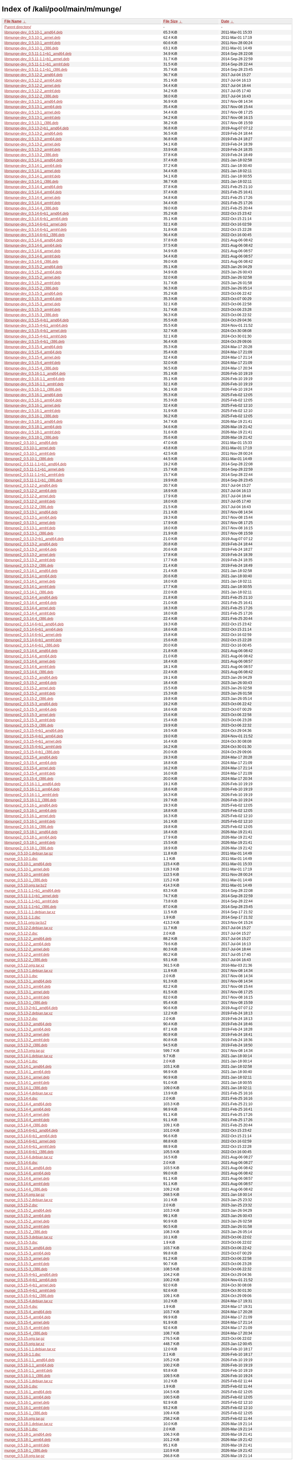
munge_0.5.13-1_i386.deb (25, 1003)
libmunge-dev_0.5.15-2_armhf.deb (32, 283)
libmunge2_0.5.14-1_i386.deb (28, 592)
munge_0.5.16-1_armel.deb (26, 1402)
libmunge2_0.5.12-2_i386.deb (28, 507)
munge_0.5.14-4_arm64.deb (27, 1109)
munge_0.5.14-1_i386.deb (25, 1088)
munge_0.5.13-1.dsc (21, 976)
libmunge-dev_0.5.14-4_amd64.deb (33, 187)
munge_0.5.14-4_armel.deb (26, 1115)
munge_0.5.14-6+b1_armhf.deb (30, 1147)
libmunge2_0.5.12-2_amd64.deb (30, 485)
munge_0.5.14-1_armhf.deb (26, 1083)
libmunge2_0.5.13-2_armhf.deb (29, 560)
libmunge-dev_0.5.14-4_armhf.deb (32, 203)
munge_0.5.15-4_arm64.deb (27, 1317)
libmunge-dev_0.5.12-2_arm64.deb (33, 80)
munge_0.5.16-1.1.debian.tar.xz (30, 1349)
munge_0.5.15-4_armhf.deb (26, 1328)
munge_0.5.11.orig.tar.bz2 (25, 923)
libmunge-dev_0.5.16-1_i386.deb (31, 416)
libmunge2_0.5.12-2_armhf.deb (29, 501)
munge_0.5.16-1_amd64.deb (27, 1392)
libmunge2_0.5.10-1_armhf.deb (29, 453)
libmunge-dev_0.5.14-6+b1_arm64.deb (36, 219)
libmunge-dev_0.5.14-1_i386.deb (31, 181)
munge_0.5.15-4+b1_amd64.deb (31, 1275)
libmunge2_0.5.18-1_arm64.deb (30, 837)
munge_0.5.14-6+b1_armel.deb (30, 1141)
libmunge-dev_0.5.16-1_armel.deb (32, 405)
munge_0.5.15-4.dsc (21, 1307)
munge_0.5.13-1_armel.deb (26, 992)
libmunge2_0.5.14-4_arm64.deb (30, 603)
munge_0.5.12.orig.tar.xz (24, 965)
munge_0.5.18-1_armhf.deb (26, 1445)
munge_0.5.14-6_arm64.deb (27, 1173)
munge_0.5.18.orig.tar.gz (24, 1456)
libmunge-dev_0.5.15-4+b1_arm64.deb (36, 325)
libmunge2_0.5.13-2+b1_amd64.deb (34, 539)
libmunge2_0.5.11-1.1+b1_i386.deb (33, 480)
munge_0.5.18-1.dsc (21, 1429)
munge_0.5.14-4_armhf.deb (26, 1120)
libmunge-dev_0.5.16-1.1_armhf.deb (33, 384)
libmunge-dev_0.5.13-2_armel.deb (32, 144)
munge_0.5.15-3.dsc (21, 1242)
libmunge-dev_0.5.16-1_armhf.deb (32, 411)
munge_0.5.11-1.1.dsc (22, 917)
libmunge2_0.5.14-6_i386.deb (28, 672)
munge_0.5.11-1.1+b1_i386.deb (30, 907)
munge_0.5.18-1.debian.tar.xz (28, 1424)
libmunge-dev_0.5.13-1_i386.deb (31, 123)
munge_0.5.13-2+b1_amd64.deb (31, 1008)
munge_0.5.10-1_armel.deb (26, 869)
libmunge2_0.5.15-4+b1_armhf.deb (33, 747)
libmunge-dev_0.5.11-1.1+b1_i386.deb (35, 70)
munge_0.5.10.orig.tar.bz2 (25, 885)
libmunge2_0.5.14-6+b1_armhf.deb (33, 640)
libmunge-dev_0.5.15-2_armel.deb (32, 277)
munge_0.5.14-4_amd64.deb (27, 1104)
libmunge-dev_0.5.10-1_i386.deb (31, 48)
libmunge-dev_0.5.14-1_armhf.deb (32, 176)
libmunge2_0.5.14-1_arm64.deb (30, 576)
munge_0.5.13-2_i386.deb (25, 1045)
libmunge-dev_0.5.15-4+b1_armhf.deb (35, 336)
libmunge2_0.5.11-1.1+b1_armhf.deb (34, 475)
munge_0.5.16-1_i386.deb (25, 1413)
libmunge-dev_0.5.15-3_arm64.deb (33, 299)
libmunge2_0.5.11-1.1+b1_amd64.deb (35, 464)
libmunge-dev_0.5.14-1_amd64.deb (33, 160)
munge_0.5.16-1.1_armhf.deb (28, 1370)
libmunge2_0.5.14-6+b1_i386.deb (31, 645)
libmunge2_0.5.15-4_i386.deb (28, 779)
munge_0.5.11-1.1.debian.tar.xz (29, 912)
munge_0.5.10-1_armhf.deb (26, 875)
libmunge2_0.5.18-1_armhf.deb (29, 843)
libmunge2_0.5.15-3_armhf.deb (29, 720)
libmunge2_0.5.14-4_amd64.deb (30, 597)
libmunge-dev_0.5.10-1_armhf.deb (32, 43)
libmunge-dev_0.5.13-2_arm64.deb (33, 139)
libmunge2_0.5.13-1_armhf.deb (29, 528)
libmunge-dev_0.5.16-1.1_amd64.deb (34, 373)
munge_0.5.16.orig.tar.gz (24, 1419)
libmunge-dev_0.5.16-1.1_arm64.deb (34, 379)
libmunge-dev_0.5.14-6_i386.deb (31, 262)
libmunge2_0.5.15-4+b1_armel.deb (33, 741)
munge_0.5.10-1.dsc (21, 859)
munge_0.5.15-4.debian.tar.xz (28, 1301)
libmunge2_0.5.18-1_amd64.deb (30, 832)
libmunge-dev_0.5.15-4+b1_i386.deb (34, 342)
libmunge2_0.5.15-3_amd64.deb (30, 704)
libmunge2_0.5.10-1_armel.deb (29, 448)
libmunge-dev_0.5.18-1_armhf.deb (32, 432)
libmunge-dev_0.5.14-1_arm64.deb (33, 166)
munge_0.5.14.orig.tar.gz (24, 1195)
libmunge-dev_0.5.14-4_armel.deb (32, 198)
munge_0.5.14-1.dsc (21, 1061)
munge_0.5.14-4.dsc (21, 1098)
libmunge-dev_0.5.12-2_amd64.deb (33, 75)
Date (225, 21)
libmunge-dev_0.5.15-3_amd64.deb (33, 293)
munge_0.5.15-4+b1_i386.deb (29, 1296)
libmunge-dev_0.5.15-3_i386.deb (31, 315)
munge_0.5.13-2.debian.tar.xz (28, 1013)
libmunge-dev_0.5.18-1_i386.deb (31, 437)
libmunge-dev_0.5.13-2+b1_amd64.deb (36, 128)
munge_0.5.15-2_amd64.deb (27, 1210)
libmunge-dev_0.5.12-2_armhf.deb (32, 91)
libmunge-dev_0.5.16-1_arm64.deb (33, 400)
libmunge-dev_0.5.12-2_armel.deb (32, 86)
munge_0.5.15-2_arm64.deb (27, 1216)
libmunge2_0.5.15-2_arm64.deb (30, 683)
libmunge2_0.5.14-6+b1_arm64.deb (33, 629)
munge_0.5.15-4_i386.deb (25, 1333)
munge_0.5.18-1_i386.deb (25, 1450)
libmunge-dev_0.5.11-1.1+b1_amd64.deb (37, 54)
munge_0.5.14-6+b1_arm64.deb (30, 1136)
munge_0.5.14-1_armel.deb (26, 1077)
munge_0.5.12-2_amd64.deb (27, 939)
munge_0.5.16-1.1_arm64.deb (29, 1365)
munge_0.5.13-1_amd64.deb (27, 981)
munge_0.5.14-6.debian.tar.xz (28, 1157)
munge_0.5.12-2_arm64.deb (27, 944)
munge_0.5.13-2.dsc (21, 1019)
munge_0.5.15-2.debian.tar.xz (28, 1200)
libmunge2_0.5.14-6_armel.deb (29, 661)
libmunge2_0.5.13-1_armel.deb (29, 523)
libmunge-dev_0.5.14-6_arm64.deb (33, 245)
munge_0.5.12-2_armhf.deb (26, 955)
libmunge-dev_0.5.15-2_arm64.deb (33, 272)
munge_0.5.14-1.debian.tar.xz (28, 1056)
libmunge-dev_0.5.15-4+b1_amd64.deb (36, 320)
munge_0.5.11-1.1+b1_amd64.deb (32, 891)
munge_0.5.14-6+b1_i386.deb (29, 1152)
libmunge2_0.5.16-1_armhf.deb (29, 821)
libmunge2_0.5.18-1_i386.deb (28, 848)
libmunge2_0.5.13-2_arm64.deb (30, 549)
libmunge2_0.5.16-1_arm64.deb (30, 811)
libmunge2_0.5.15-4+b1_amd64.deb (34, 731)
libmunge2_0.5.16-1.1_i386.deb (30, 800)
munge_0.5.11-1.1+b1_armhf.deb (31, 901)
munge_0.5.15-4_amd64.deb (27, 1312)
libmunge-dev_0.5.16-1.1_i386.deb (32, 389)
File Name (13, 21)
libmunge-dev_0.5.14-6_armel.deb (32, 251)
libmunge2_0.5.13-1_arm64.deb (30, 517)
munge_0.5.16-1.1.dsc (22, 1354)
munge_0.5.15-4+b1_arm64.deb (30, 1280)
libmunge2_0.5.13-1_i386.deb (28, 533)
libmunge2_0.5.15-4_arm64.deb (30, 763)
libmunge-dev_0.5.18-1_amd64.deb (33, 422)
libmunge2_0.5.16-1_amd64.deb (30, 805)
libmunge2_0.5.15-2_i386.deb (28, 699)
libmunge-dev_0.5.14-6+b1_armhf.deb (35, 230)
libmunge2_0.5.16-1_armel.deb (29, 816)
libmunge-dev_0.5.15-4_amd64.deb (33, 347)
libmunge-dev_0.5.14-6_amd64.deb (33, 240)
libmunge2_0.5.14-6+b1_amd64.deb (34, 624)
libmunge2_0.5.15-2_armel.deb (29, 688)
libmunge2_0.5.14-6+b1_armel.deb (33, 635)
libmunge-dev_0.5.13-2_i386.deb (31, 155)
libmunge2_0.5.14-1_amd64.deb (30, 571)
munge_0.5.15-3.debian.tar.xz (28, 1237)
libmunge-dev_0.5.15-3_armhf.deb (32, 310)
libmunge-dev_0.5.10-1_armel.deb (32, 38)
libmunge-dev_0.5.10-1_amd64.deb (33, 32)
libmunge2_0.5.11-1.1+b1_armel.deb (34, 469)
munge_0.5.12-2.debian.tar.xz (28, 928)
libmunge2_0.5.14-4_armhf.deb (29, 613)
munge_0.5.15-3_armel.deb (26, 1258)
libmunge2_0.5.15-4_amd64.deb (30, 757)
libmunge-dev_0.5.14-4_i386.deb (31, 208)
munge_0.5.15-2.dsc (21, 1205)
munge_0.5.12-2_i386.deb (25, 960)
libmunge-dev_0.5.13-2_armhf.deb (32, 150)
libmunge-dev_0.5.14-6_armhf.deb (32, 256)
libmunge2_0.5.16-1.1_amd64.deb (32, 784)
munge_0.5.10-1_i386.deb (25, 880)
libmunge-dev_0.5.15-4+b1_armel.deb (35, 331)
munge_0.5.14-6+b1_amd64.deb (31, 1130)
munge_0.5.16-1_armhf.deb (26, 1408)
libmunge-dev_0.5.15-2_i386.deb (31, 288)
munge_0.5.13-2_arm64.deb (27, 1029)
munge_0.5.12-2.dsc (21, 933)
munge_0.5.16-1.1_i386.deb (27, 1376)
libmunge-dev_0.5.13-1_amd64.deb (33, 101)
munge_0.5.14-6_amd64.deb (27, 1168)
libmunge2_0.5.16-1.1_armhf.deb (31, 795)
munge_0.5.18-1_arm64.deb (27, 1440)
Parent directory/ (17, 27)
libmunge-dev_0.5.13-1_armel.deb (32, 112)
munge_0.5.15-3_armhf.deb (26, 1264)
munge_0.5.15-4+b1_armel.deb (30, 1285)
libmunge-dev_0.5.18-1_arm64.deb (33, 427)
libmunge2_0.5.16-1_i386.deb (28, 827)
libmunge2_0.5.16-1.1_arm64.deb (31, 789)
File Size (170, 21)
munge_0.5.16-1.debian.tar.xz (28, 1381)
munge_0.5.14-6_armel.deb (26, 1178)
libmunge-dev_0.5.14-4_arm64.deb (33, 192)
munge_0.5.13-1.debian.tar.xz (28, 971)
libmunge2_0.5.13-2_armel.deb (29, 555)
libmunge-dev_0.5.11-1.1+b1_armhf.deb (36, 64)
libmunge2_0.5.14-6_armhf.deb (29, 667)
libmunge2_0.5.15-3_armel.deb (29, 715)
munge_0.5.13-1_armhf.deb (26, 997)
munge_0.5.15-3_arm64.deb (27, 1253)
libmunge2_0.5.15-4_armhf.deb (29, 773)
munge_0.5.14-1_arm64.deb (27, 1072)
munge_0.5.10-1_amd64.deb (27, 864)
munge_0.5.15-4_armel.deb (26, 1322)
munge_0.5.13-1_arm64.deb (27, 986)
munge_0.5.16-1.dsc (21, 1386)
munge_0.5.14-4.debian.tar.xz (28, 1093)
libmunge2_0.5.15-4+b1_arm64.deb (33, 736)
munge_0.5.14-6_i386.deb (25, 1189)
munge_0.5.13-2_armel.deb (26, 1035)
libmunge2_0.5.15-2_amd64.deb (30, 677)
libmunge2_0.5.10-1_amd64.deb (30, 443)
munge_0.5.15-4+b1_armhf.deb (30, 1290)
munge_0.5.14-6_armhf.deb (26, 1184)
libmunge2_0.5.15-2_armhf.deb (29, 693)
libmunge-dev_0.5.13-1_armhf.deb (32, 118)
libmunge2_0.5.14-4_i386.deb (28, 619)
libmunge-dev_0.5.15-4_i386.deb (31, 368)
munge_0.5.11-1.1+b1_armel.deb (31, 896)
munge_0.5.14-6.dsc (21, 1163)
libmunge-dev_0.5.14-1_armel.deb (32, 171)
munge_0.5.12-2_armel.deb (26, 949)
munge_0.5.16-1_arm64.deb (27, 1397)
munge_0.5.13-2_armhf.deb (26, 1040)
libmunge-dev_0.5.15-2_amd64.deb (33, 267)
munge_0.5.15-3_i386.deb (25, 1269)
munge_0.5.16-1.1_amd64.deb (29, 1360)
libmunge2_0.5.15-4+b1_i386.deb (31, 752)
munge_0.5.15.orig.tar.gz (24, 1339)
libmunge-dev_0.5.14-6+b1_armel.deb (35, 224)
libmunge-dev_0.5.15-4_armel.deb (32, 357)
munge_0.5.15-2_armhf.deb (26, 1227)
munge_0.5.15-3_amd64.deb (27, 1248)
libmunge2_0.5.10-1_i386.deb (28, 459)
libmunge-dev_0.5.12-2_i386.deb (31, 96)
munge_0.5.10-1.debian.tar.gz (28, 853)
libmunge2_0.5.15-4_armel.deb (29, 768)
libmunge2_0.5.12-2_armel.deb (29, 496)
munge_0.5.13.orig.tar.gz (24, 1051)
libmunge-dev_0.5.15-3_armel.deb (32, 304)
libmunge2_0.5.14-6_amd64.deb (30, 651)
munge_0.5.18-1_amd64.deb (27, 1434)
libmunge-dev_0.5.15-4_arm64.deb (33, 352)
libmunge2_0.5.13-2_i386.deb (28, 565)
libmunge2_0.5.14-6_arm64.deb (30, 656)
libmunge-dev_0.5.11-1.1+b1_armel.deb (36, 59)
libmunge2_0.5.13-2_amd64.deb (30, 544)
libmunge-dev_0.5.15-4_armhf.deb (32, 363)
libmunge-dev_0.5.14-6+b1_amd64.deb (36, 213)
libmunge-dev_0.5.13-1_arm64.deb (33, 107)
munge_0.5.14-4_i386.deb (25, 1125)
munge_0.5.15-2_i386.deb (25, 1232)
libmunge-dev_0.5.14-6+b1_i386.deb (34, 235)
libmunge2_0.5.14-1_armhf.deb (29, 587)
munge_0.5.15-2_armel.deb (26, 1221)
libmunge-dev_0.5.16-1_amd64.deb (33, 395)
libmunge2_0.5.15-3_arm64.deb (30, 709)
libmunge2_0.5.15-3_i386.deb (28, 725)
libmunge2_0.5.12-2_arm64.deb (30, 491)
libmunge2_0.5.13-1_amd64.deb (30, 512)
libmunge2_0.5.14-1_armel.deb (29, 581)
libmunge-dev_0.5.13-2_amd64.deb (33, 133)
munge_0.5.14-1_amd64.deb (27, 1067)
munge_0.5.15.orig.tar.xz (24, 1344)
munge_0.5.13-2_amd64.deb (27, 1024)
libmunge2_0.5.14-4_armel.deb (29, 608)
